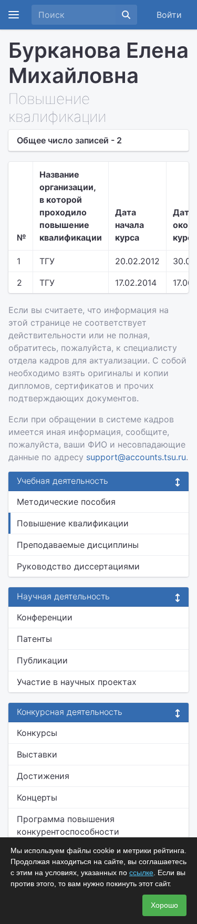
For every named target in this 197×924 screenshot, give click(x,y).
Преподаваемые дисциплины (78, 544)
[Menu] (13, 14)
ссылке (141, 872)
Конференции (44, 617)
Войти (169, 14)
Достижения (43, 776)
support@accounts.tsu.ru (136, 457)
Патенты (34, 639)
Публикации (42, 660)
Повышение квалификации (73, 523)
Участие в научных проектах (77, 682)
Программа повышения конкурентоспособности (68, 825)
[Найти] (126, 14)
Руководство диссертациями (78, 566)
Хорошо (164, 905)
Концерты (37, 797)
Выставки (37, 754)
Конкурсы (37, 733)
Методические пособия (66, 501)
